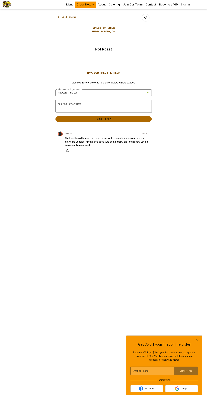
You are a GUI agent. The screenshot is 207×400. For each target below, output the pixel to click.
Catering (114, 4)
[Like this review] (68, 150)
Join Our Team (133, 4)
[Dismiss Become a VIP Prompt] (197, 340)
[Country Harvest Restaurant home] (16, 4)
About (102, 4)
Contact (151, 4)
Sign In (185, 4)
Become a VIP (168, 4)
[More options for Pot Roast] (145, 17)
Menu (69, 4)
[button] (85, 5)
